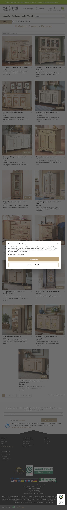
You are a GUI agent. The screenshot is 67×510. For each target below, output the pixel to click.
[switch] (61, 503)
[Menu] (64, 495)
